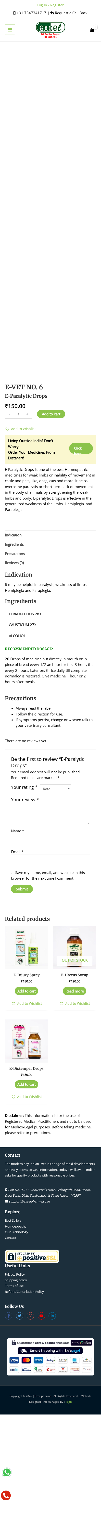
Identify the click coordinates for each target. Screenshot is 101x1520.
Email (17, 851)
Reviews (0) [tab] (14, 562)
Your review (25, 800)
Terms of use (14, 1285)
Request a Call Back (71, 12)
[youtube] (43, 1316)
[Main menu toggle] (10, 30)
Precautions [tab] (15, 553)
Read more (74, 991)
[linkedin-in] (53, 1316)
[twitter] (21, 1316)
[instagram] (32, 1316)
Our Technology (16, 1232)
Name (17, 830)
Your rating (24, 787)
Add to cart (51, 413)
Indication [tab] (13, 534)
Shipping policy (16, 1280)
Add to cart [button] (26, 991)
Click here (78, 450)
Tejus (68, 1401)
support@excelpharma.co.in (29, 1201)
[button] (20, 429)
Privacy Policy (15, 1274)
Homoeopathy (15, 1226)
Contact (10, 1237)
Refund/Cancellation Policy (24, 1291)
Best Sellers (13, 1220)
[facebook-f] (10, 1316)
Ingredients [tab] (14, 544)
